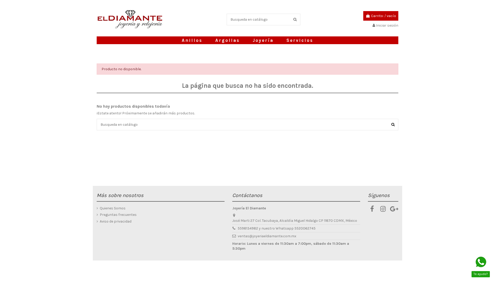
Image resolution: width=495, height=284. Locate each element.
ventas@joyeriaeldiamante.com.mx (267, 236)
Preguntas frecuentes (118, 214)
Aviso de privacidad (115, 221)
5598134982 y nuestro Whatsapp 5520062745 (277, 228)
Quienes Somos (113, 208)
